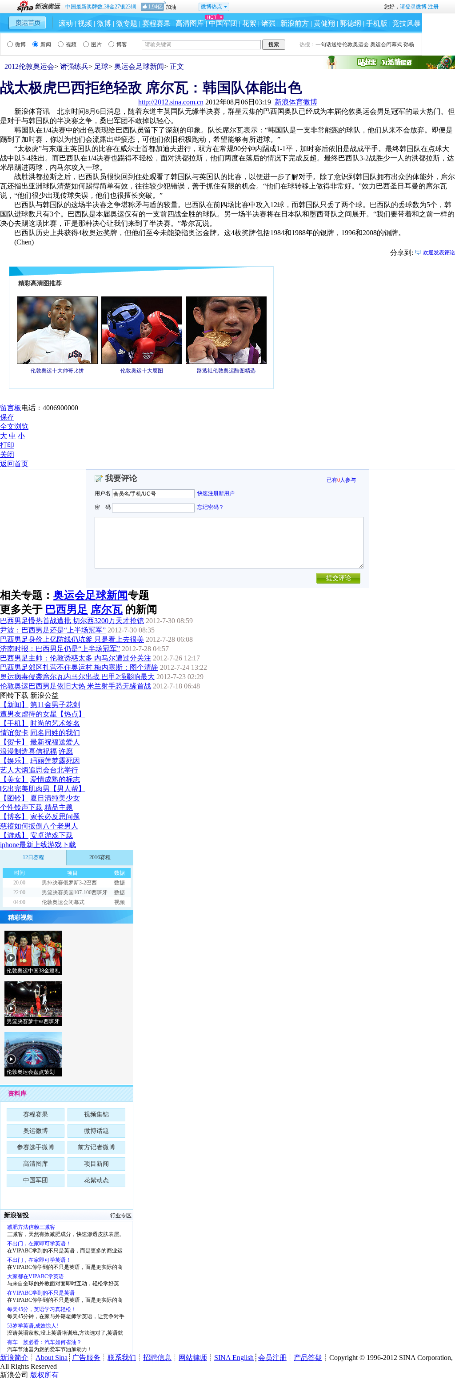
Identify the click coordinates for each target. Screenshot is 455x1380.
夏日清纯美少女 (55, 798)
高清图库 (190, 23)
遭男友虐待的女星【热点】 (42, 714)
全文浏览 (14, 426)
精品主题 (58, 807)
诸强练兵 (74, 66)
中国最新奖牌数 (100, 7)
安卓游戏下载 (51, 835)
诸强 (268, 23)
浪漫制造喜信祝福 (28, 751)
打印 (7, 445)
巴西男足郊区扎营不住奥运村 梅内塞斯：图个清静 (79, 667)
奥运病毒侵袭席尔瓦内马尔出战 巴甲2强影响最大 (77, 676)
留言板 (10, 408)
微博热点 (211, 7)
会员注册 (272, 1357)
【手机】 (14, 723)
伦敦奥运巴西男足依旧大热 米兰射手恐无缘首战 (75, 686)
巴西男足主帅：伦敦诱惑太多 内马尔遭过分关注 (75, 658)
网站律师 (193, 1357)
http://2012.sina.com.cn (171, 102)
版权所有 (44, 1375)
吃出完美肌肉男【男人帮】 (42, 788)
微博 (104, 23)
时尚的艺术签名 (55, 723)
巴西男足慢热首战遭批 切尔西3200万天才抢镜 (72, 620)
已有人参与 (341, 480)
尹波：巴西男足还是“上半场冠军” (53, 630)
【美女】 (14, 779)
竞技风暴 (406, 23)
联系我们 (122, 1357)
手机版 (376, 23)
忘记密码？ (210, 507)
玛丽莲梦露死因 (55, 760)
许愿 (66, 751)
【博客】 (14, 816)
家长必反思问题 (55, 816)
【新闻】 (14, 704)
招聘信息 (157, 1357)
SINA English (234, 1357)
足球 (101, 66)
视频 (85, 23)
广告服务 (86, 1357)
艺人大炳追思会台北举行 (39, 770)
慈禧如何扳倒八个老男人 (39, 826)
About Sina (52, 1357)
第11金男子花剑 (55, 704)
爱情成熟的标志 (55, 779)
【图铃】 (14, 798)
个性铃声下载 (21, 807)
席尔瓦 (107, 609)
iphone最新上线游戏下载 (38, 844)
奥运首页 (27, 22)
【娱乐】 (14, 760)
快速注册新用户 (216, 493)
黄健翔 (324, 23)
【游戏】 (14, 835)
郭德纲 (350, 23)
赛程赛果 (156, 23)
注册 (433, 7)
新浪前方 (294, 23)
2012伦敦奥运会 (29, 66)
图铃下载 (14, 695)
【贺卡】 (14, 742)
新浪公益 (44, 695)
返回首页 (14, 464)
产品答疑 (308, 1357)
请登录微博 (413, 7)
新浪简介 (14, 1357)
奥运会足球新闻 (139, 66)
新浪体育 (289, 102)
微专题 (126, 23)
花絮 (249, 23)
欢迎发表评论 (439, 252)
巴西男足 (66, 609)
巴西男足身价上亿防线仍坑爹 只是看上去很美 (72, 639)
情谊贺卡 (14, 732)
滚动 (66, 23)
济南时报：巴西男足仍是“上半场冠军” (60, 648)
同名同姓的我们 (55, 732)
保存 (7, 417)
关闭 (7, 454)
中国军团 (223, 23)
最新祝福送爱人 (55, 742)
